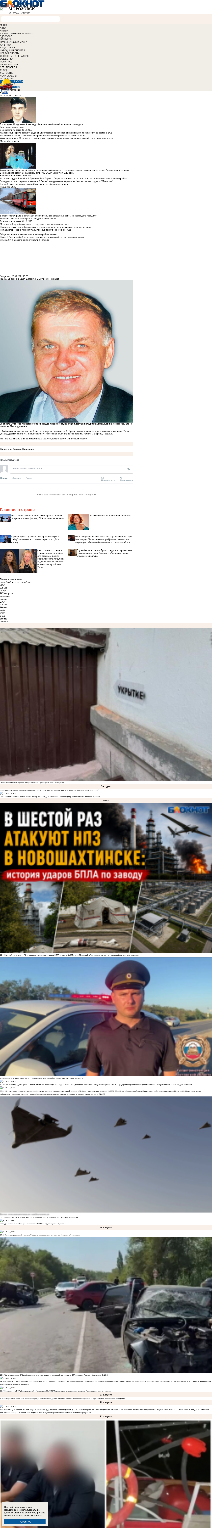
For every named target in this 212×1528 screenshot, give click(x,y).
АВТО (3, 28)
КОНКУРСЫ (6, 39)
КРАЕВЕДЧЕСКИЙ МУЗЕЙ (13, 42)
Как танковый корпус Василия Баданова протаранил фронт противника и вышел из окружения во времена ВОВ (56, 133)
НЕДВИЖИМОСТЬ (9, 53)
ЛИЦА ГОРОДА (8, 47)
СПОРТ (3, 70)
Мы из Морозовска (9, 141)
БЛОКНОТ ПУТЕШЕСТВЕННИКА (16, 33)
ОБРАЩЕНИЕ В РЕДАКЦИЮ (14, 56)
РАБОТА (18, 81)
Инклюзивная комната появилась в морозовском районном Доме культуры (129, 1381)
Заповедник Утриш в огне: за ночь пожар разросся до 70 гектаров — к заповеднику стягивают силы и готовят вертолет (52, 797)
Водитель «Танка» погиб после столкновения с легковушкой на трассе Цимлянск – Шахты (40, 1078)
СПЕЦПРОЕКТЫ (8, 67)
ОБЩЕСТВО (6, 59)
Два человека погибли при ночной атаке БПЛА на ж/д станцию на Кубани (34, 1224)
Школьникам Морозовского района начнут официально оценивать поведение (93, 1398)
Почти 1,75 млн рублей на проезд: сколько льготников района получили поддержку (105, 955)
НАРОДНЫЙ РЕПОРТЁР (12, 50)
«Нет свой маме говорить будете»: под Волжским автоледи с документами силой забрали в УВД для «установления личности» (55, 1091)
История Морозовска (10, 95)
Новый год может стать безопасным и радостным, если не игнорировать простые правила (45, 227)
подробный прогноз (9, 582)
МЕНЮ (3, 25)
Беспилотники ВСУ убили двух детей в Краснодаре (25, 1391)
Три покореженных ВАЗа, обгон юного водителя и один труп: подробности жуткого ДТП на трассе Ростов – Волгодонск (52, 1375)
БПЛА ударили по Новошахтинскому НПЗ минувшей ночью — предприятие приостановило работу (108, 1085)
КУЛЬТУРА (5, 45)
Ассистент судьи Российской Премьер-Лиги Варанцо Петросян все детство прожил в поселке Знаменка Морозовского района (63, 178)
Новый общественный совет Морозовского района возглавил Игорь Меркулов (150, 1091)
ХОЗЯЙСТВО (6, 73)
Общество (5, 276)
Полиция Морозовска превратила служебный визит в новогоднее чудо (35, 230)
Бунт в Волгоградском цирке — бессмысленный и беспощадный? (30, 1085)
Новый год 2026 (8, 187)
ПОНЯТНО (25, 1521)
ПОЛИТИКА (6, 61)
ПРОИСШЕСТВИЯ (9, 64)
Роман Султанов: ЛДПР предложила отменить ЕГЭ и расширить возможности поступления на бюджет (121, 1410)
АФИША (4, 30)
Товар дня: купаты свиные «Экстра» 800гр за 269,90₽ (77, 790)
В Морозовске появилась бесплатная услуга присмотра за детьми (30, 1398)
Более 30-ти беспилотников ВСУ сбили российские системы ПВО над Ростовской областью (41, 1217)
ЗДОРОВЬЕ (6, 36)
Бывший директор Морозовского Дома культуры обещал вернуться (34, 184)
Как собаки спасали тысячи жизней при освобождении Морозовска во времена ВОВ (42, 135)
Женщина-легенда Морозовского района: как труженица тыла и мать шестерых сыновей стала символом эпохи (56, 138)
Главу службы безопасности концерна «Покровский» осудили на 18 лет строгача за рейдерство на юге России (49, 1381)
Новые (3, 478)
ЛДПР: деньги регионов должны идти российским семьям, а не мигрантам (81, 1391)
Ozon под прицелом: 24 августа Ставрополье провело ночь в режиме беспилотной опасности (42, 1235)
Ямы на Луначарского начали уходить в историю (172, 1085)
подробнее (25, 582)
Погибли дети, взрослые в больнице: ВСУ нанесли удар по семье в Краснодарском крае (40, 1410)
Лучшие (16, 478)
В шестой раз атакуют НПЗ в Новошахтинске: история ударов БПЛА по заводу (35, 955)
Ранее (29, 478)
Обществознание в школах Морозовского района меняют (27, 790)
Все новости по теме (10, 130)
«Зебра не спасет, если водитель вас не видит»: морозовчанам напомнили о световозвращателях (51, 1413)
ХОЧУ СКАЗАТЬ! (8, 76)
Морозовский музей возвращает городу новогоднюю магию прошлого (35, 224)
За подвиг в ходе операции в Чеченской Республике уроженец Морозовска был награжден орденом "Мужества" (56, 181)
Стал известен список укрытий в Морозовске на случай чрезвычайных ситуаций (32, 782)
